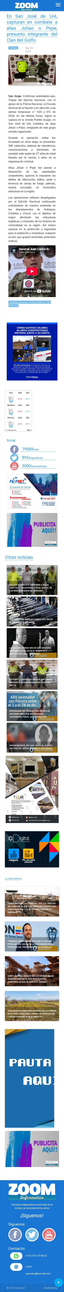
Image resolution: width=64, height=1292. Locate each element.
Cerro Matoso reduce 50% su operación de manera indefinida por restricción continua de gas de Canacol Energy (31, 979)
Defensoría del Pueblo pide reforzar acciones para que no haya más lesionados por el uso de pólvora (29, 714)
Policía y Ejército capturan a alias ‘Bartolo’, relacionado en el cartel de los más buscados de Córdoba (30, 588)
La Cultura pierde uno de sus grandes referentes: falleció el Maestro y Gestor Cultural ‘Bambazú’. (30, 651)
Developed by (50, 1287)
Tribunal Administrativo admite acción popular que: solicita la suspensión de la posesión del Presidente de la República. (30, 944)
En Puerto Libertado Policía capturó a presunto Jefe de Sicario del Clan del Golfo (30, 682)
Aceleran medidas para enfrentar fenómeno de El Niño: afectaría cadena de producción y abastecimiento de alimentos (32, 1014)
